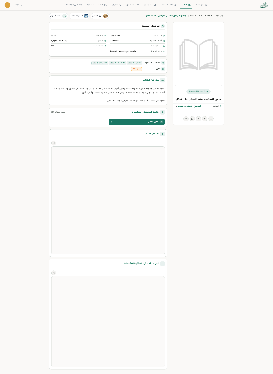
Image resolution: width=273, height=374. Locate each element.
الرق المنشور (97, 16)
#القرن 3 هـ (134, 63)
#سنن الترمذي (100, 63)
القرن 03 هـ (136, 69)
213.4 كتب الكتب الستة (201, 16)
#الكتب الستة (118, 63)
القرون (115, 5)
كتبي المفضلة (72, 5)
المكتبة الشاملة (77, 16)
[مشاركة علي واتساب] (192, 118)
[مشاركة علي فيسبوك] (186, 118)
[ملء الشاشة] (53, 143)
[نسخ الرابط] (204, 118)
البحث (16, 5)
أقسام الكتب (167, 5)
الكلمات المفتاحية (95, 5)
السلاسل (130, 5)
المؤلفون (148, 5)
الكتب (184, 5)
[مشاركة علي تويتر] (198, 118)
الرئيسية (199, 5)
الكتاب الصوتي (55, 16)
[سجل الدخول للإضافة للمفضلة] (211, 118)
